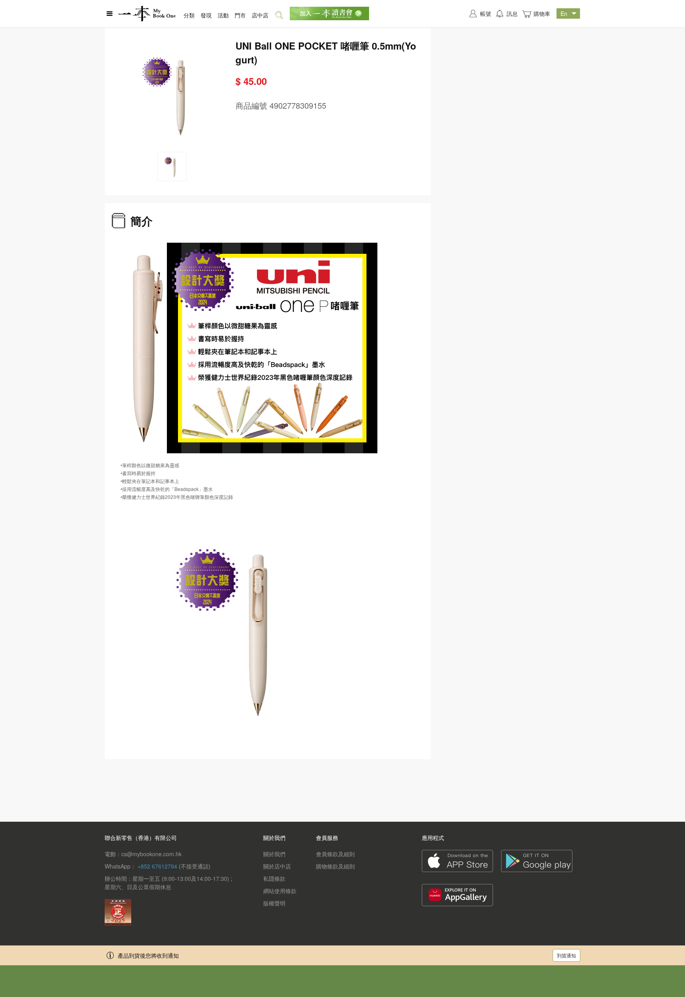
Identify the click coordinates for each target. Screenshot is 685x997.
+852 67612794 (157, 866)
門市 (240, 15)
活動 (223, 15)
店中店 (260, 15)
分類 (189, 15)
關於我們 (274, 854)
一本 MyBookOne (147, 13)
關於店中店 (277, 866)
